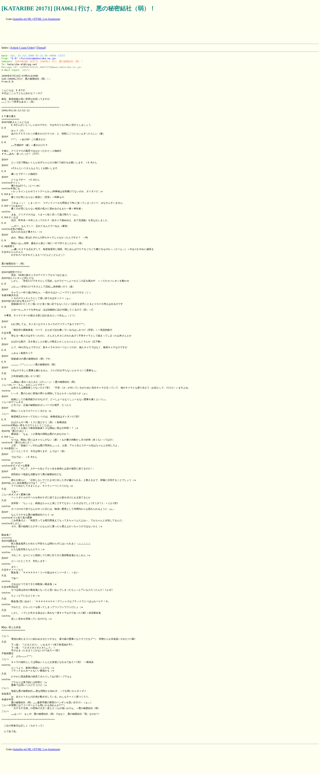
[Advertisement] (68, 32)
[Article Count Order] (22, 47)
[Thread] (41, 47)
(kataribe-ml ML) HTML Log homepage (36, 19)
